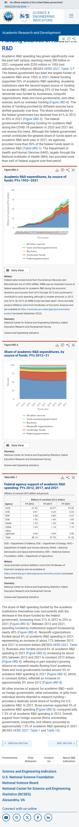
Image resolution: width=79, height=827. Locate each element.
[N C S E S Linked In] (48, 817)
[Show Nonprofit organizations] (37, 426)
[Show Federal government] (36, 258)
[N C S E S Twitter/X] (27, 817)
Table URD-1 (32, 148)
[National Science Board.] (24, 16)
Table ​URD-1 (10, 477)
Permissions (9, 757)
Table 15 (52, 730)
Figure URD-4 (59, 102)
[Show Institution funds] (33, 255)
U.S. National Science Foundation (28, 777)
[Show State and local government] (40, 247)
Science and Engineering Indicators (29, 771)
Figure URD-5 (32, 119)
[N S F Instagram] (17, 817)
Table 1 (66, 69)
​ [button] (73, 68)
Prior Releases (30, 759)
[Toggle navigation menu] (71, 16)
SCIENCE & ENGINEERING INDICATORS (44, 16)
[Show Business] (30, 251)
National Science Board (20, 783)
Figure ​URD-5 (11, 345)
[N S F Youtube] (6, 817)
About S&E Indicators (69, 759)
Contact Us (49, 759)
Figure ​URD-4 (11, 170)
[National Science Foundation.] (8, 16)
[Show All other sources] (34, 244)
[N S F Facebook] (38, 817)
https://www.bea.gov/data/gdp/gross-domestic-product (33, 573)
